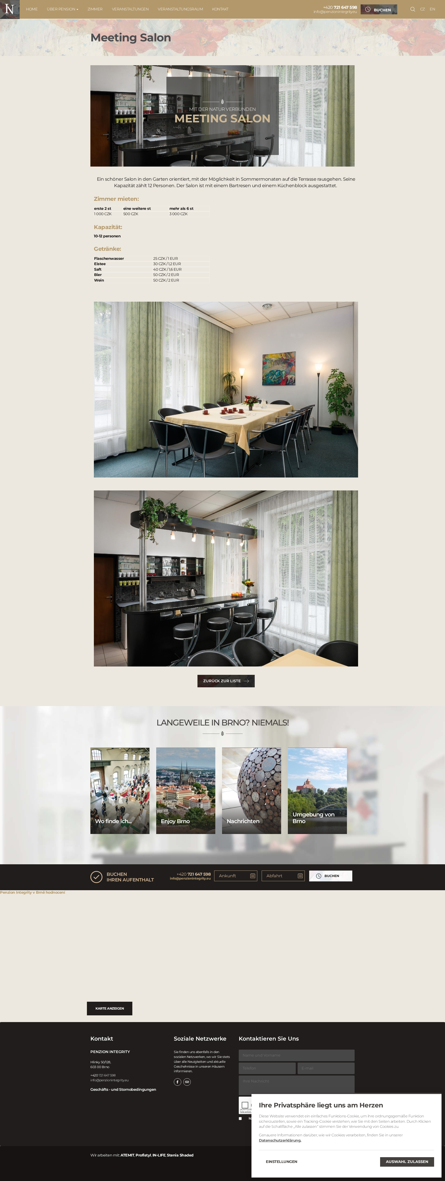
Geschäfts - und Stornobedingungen (123, 1089)
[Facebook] (177, 1082)
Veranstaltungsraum (180, 9)
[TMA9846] (226, 389)
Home (32, 9)
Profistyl (143, 1155)
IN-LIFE (159, 1155)
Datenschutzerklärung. (280, 1140)
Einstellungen (281, 1161)
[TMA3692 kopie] (226, 578)
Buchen (382, 10)
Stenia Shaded (180, 1155)
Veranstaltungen (130, 9)
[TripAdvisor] (187, 1082)
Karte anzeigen (109, 1008)
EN (432, 9)
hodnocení (55, 892)
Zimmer (95, 9)
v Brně (39, 892)
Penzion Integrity (16, 892)
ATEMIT (127, 1155)
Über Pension (61, 9)
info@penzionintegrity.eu (335, 11)
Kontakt (220, 9)
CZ (422, 9)
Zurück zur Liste (222, 681)
